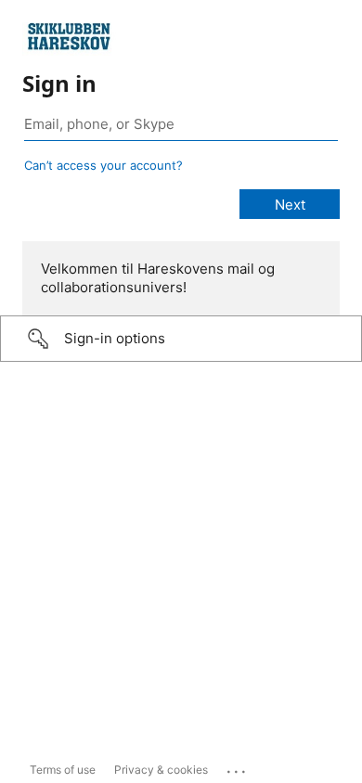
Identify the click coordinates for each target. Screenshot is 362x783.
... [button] (237, 767)
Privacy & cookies (161, 770)
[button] (181, 338)
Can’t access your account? (103, 165)
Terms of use (63, 770)
